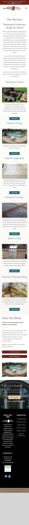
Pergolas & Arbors (21, 430)
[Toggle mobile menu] (26, 8)
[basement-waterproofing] (14, 283)
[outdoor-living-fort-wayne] (14, 129)
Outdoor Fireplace (21, 427)
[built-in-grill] (14, 244)
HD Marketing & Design (17, 491)
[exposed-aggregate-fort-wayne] (14, 164)
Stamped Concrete (21, 422)
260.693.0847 (9, 462)
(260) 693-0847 (17, 3)
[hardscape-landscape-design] (14, 88)
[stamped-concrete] (14, 203)
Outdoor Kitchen (21, 425)
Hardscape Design (21, 419)
